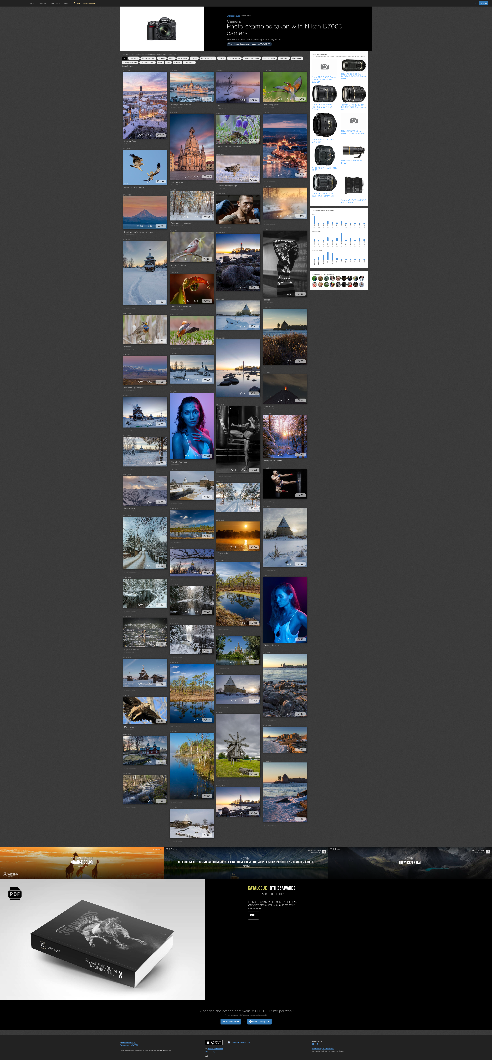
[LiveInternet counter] (125, 1047)
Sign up (484, 3)
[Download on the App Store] (216, 1042)
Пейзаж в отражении (181, 307)
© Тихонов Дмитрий (223, 668)
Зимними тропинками (181, 223)
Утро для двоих (131, 650)
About (207, 1052)
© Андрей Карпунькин (224, 227)
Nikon (238, 16)
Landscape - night (207, 58)
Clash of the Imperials (134, 187)
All (124, 58)
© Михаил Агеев (223, 149)
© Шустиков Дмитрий (270, 463)
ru (317, 1044)
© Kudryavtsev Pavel (177, 225)
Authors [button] (42, 3)
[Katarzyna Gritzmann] (314, 284)
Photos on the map (215, 1049)
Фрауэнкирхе (177, 182)
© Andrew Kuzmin (223, 108)
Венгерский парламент (181, 105)
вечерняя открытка (273, 460)
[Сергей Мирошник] (355, 278)
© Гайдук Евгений (223, 555)
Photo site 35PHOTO (128, 1043)
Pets (168, 62)
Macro (171, 58)
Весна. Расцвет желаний (229, 147)
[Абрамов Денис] (344, 284)
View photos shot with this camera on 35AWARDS (249, 44)
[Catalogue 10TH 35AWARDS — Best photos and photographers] (102, 940)
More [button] (66, 3)
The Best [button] (55, 3)
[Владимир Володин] (338, 284)
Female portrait (234, 58)
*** (219, 106)
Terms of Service (163, 1050)
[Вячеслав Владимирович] (326, 284)
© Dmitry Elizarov (176, 464)
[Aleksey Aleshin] (349, 278)
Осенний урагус (178, 265)
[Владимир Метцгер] (320, 278)
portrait (267, 300)
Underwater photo (147, 62)
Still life (221, 58)
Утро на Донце (224, 553)
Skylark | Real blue (179, 462)
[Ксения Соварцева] (344, 278)
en (313, 1044)
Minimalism (284, 58)
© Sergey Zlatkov (269, 107)
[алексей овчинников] (320, 284)
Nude (160, 62)
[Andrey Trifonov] (361, 284)
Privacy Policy (152, 1050)
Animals (162, 58)
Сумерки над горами (134, 388)
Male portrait (297, 58)
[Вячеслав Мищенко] (332, 278)
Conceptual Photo (130, 62)
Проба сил (269, 406)
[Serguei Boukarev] (361, 278)
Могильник (129, 727)
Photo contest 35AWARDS (129, 1045)
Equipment (230, 16)
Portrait (194, 58)
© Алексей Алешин (223, 294)
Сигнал (127, 347)
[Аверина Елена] (332, 284)
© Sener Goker (128, 190)
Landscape (134, 58)
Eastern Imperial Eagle (228, 186)
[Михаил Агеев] (326, 278)
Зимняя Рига (130, 141)
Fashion (177, 62)
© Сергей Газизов (129, 143)
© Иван (173, 267)
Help (213, 1052)
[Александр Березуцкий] (314, 278)
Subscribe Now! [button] (231, 1021)
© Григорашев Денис (130, 234)
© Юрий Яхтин (268, 302)
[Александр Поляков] (355, 284)
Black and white (269, 58)
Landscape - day (148, 58)
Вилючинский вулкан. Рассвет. (138, 232)
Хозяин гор (129, 508)
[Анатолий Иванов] (349, 284)
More (253, 915)
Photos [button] (31, 3)
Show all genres (128, 66)
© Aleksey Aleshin (176, 542)
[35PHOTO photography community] (14, 3)
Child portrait (189, 62)
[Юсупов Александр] (338, 278)
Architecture (182, 58)
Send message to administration (323, 1049)
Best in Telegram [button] (260, 1021)
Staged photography (251, 58)
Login (474, 3)
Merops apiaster (271, 105)
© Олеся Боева (129, 652)
